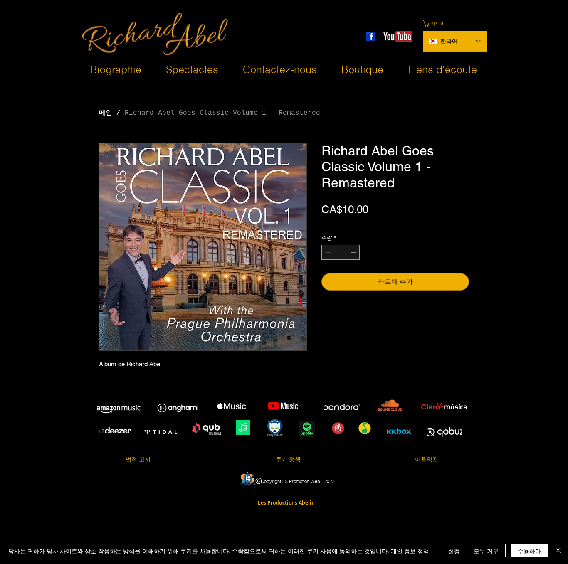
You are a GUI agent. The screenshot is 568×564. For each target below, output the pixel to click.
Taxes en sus (338, 222)
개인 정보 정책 (410, 551)
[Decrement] (328, 252)
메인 (105, 113)
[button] (437, 23)
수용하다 (529, 551)
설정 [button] (454, 551)
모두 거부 (486, 551)
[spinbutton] (341, 252)
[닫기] (558, 550)
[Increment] (354, 252)
